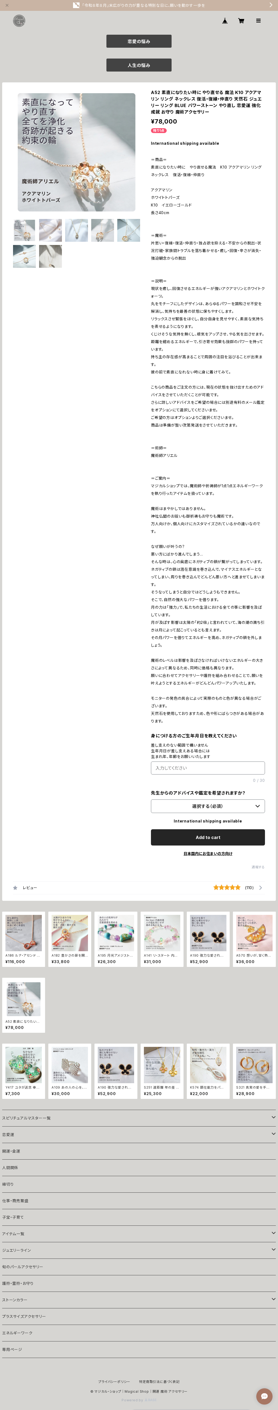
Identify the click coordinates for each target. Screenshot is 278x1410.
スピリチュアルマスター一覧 (26, 1118)
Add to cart (208, 837)
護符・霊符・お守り (18, 1283)
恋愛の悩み (139, 41)
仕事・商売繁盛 (15, 1200)
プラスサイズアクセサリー (24, 1316)
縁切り (8, 1184)
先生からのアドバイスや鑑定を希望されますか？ (198, 793)
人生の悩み (139, 65)
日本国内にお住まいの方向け (208, 853)
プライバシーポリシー (114, 1382)
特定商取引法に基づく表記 (159, 1382)
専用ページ (12, 1349)
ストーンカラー (15, 1300)
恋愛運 (8, 1134)
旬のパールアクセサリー (22, 1266)
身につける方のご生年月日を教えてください (194, 735)
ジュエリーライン (16, 1250)
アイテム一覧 (13, 1233)
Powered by (133, 1400)
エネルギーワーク (17, 1333)
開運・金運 (11, 1151)
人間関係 (10, 1167)
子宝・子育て (13, 1217)
